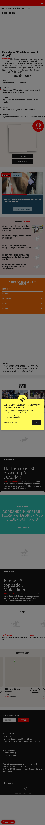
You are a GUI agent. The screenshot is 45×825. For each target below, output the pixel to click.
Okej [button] (37, 423)
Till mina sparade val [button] (10, 423)
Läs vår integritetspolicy (12, 417)
